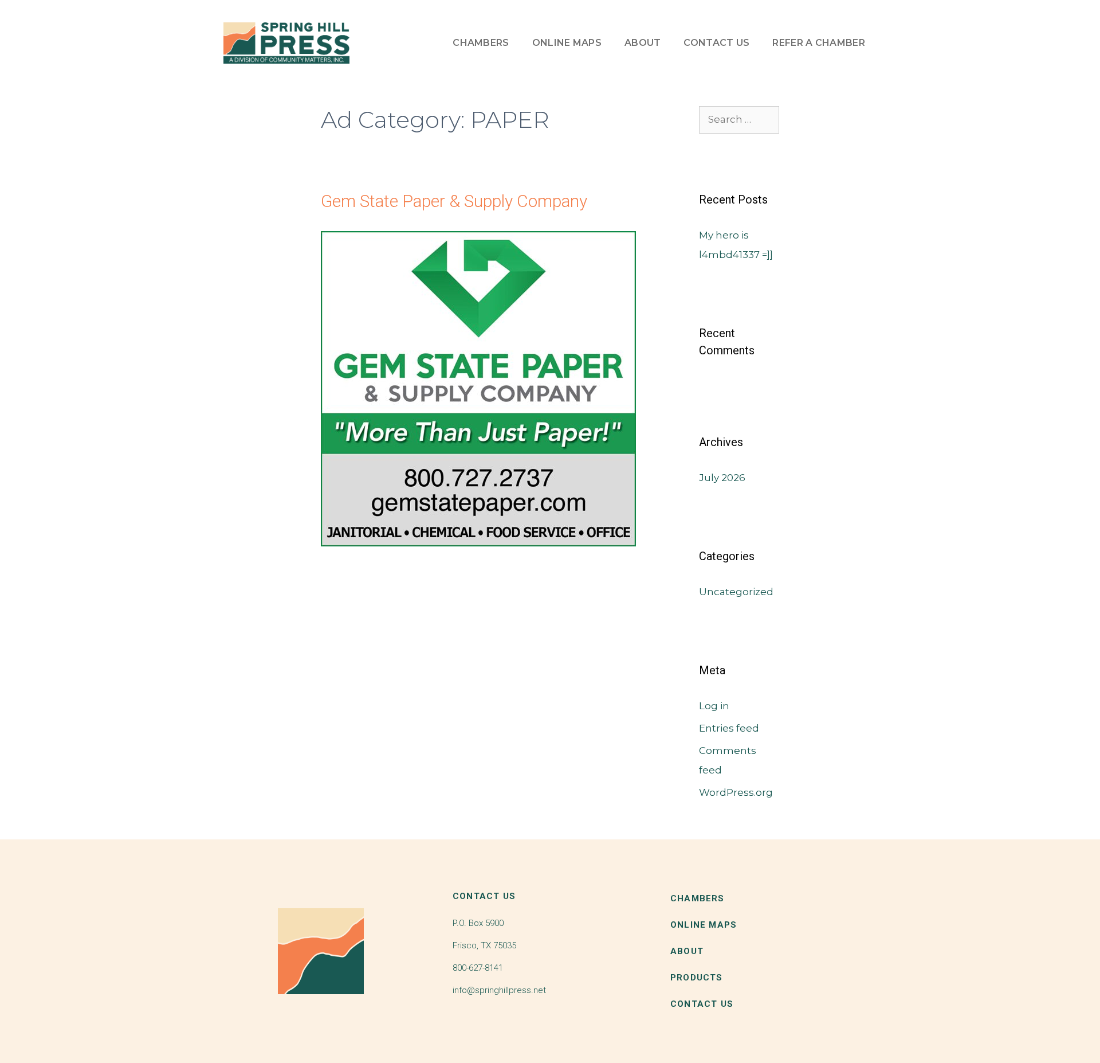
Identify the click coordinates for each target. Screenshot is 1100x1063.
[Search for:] (739, 119)
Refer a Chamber (818, 42)
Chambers (481, 42)
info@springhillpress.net (499, 990)
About (642, 42)
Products (696, 977)
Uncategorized (736, 591)
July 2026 (722, 477)
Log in (714, 706)
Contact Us (716, 42)
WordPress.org (736, 792)
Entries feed (729, 728)
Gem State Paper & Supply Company (454, 201)
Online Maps (567, 42)
